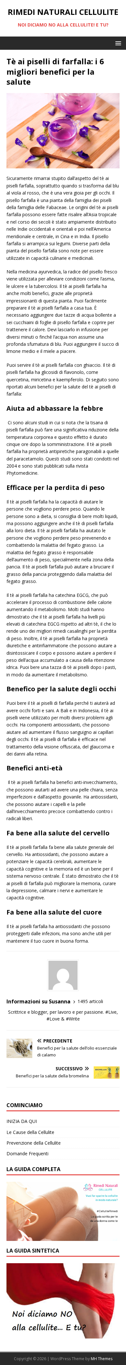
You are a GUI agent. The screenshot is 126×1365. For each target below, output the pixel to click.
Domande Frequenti (27, 1153)
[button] (117, 43)
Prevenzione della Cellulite (33, 1143)
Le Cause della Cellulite (30, 1132)
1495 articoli (90, 1001)
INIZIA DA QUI (21, 1121)
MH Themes (101, 1358)
